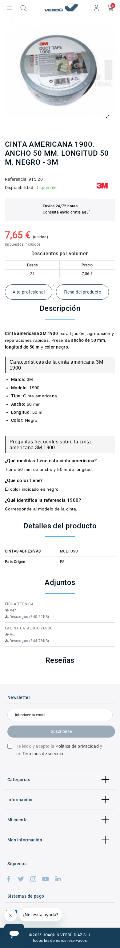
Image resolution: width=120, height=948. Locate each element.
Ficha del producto (82, 292)
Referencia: (16, 179)
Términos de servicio (42, 753)
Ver (12, 610)
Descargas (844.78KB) (28, 641)
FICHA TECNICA (19, 604)
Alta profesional (29, 292)
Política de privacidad (77, 746)
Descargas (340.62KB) (28, 617)
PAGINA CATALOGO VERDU (29, 628)
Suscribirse (61, 731)
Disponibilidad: (19, 187)
